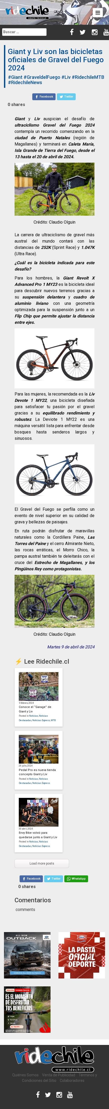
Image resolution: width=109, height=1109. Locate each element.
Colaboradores (72, 1080)
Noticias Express (41, 720)
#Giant (15, 77)
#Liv (66, 77)
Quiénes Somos (25, 1075)
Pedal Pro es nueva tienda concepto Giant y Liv (37, 772)
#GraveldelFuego (42, 77)
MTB (53, 720)
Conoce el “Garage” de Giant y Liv (35, 709)
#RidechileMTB (88, 77)
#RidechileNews (25, 82)
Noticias (33, 716)
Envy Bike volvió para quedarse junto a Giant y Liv (38, 835)
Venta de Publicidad (58, 1075)
